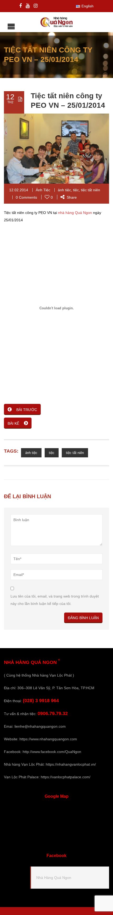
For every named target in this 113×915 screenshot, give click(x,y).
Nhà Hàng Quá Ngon (53, 877)
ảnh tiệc (64, 190)
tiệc (76, 190)
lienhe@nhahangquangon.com (40, 726)
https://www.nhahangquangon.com (48, 739)
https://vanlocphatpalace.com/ (65, 777)
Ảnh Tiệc (43, 190)
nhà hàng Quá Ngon (75, 213)
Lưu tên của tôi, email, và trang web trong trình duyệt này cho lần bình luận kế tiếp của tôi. (55, 600)
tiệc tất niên (90, 190)
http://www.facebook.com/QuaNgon (52, 752)
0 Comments (26, 197)
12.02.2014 (18, 190)
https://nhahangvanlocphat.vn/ (71, 764)
